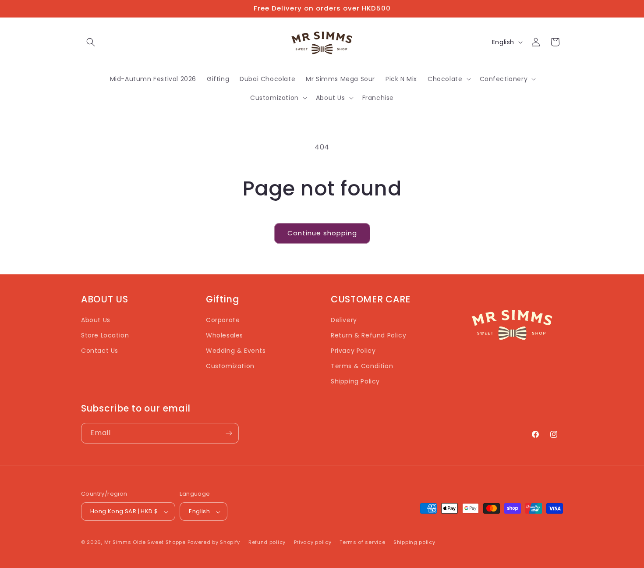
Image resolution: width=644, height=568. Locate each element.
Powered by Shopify (214, 542)
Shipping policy (414, 542)
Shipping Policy (355, 381)
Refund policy (267, 542)
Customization (230, 366)
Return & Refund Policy (368, 335)
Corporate (223, 320)
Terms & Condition (362, 366)
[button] (90, 42)
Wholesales (224, 335)
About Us (95, 320)
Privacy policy (313, 542)
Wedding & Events (236, 350)
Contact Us (99, 350)
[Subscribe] (228, 433)
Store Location (105, 335)
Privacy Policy (353, 350)
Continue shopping (322, 233)
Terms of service (362, 542)
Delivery (344, 320)
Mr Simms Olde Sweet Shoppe (145, 542)
